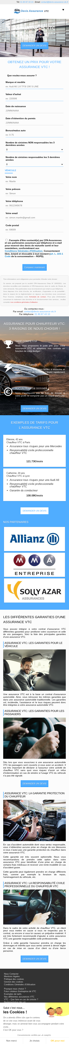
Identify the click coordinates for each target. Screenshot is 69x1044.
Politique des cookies (14, 979)
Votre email (12, 213)
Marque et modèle (15, 82)
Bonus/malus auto (16, 130)
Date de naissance (16, 106)
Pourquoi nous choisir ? (15, 989)
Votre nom (11, 177)
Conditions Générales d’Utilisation (19, 984)
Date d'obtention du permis (20, 118)
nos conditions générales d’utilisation (24, 302)
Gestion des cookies (13, 982)
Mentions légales (12, 976)
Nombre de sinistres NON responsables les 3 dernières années (30, 144)
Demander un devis (34, 45)
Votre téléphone (14, 201)
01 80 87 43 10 (26, 2)
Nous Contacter (11, 974)
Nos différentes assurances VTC (19, 997)
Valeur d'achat (13, 94)
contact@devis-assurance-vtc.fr (54, 2)
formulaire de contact (37, 297)
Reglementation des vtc (15, 1002)
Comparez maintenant (34, 267)
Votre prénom (13, 189)
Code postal (12, 225)
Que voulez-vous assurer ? (22, 75)
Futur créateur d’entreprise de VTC (20, 991)
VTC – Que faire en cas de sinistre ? (21, 999)
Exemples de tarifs (13, 994)
